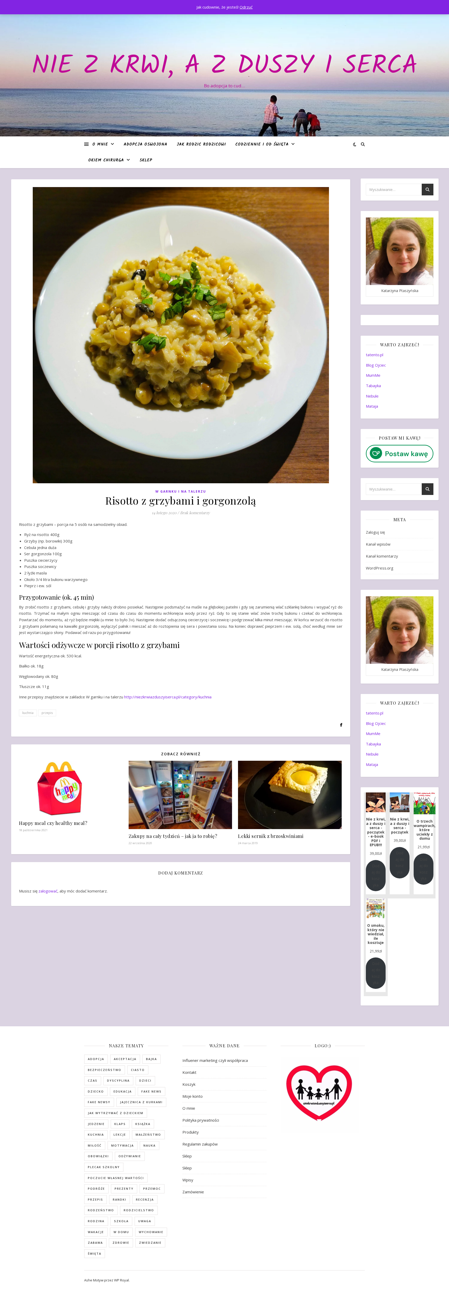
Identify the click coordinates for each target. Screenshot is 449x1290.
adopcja (96, 1059)
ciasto (138, 1070)
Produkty (190, 1132)
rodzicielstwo (139, 1210)
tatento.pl (374, 354)
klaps (120, 1124)
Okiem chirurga (106, 160)
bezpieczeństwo (104, 1070)
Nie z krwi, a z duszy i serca (225, 67)
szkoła (121, 1221)
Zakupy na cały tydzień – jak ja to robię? (173, 836)
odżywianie (129, 1156)
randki (119, 1199)
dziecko (96, 1091)
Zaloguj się (375, 532)
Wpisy (187, 1179)
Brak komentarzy (195, 512)
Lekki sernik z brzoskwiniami (270, 836)
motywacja (122, 1145)
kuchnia (28, 713)
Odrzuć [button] (246, 7)
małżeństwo (148, 1134)
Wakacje (96, 1232)
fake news (151, 1091)
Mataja (372, 406)
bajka (151, 1059)
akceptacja (125, 1059)
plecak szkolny (104, 1167)
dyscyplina (118, 1080)
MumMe (373, 375)
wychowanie (151, 1232)
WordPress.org (379, 568)
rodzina (96, 1221)
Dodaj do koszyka (376, 875)
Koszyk (188, 1084)
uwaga (144, 1221)
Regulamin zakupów (200, 1144)
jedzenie (96, 1124)
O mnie (100, 144)
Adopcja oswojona (145, 144)
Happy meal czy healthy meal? (53, 823)
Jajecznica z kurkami (141, 1102)
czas (92, 1080)
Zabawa (95, 1243)
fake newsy (99, 1102)
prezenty (124, 1188)
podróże (96, 1188)
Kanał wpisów (378, 544)
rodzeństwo (101, 1210)
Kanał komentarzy (382, 556)
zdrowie (121, 1243)
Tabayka (373, 385)
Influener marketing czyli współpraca (215, 1060)
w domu (121, 1232)
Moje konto (192, 1096)
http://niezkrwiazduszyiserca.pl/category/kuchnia (168, 696)
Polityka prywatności (200, 1120)
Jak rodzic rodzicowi (201, 144)
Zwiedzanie (150, 1243)
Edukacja (123, 1091)
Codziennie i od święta (262, 144)
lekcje (120, 1134)
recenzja (145, 1199)
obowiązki (98, 1156)
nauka (149, 1145)
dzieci (145, 1080)
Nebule (372, 396)
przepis (47, 713)
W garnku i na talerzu (180, 491)
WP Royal (121, 1280)
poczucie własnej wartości (116, 1178)
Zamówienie (193, 1191)
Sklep (146, 160)
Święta (94, 1253)
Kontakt (189, 1072)
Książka (142, 1124)
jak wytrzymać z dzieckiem (115, 1113)
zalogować (47, 891)
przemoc (152, 1188)
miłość (95, 1145)
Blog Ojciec (376, 365)
